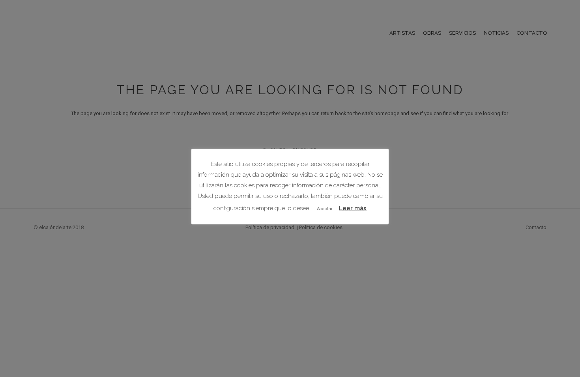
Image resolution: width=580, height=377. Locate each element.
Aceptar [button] (325, 208)
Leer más (353, 208)
